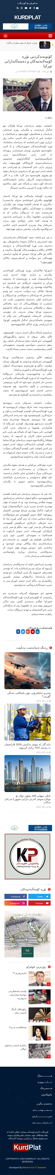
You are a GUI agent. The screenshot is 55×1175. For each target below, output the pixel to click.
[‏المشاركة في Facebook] (18, 631)
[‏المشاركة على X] (23, 631)
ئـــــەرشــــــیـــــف (42, 1122)
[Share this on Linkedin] (37, 631)
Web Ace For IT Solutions (34, 1167)
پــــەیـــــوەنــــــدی (42, 1110)
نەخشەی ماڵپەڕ (44, 1103)
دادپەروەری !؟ (19, 973)
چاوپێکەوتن (46, 1094)
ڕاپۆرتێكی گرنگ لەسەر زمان (18, 1011)
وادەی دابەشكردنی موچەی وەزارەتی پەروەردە (17, 994)
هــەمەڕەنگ (46, 1088)
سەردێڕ (53, 45)
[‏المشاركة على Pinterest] (33, 631)
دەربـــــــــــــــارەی (42, 1116)
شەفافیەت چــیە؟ (17, 1027)
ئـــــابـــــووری (44, 1082)
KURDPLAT (27, 17)
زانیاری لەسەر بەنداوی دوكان (15, 1047)
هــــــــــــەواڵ (44, 1075)
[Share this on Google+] (28, 631)
